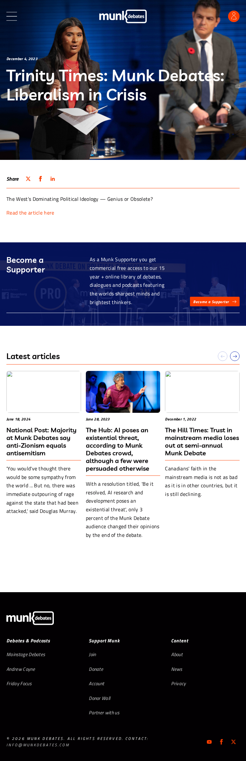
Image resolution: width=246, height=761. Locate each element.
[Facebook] (221, 742)
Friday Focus (18, 683)
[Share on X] (28, 179)
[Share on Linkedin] (52, 179)
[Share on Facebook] (40, 179)
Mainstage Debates (25, 654)
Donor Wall (99, 698)
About (177, 654)
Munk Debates (123, 16)
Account (96, 683)
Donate (96, 669)
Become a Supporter (211, 302)
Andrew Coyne (20, 669)
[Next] (235, 356)
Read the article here (30, 212)
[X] (233, 742)
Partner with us (104, 712)
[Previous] (222, 356)
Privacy (178, 683)
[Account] (234, 16)
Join (92, 654)
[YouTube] (209, 742)
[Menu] (12, 16)
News (176, 669)
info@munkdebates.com (38, 745)
